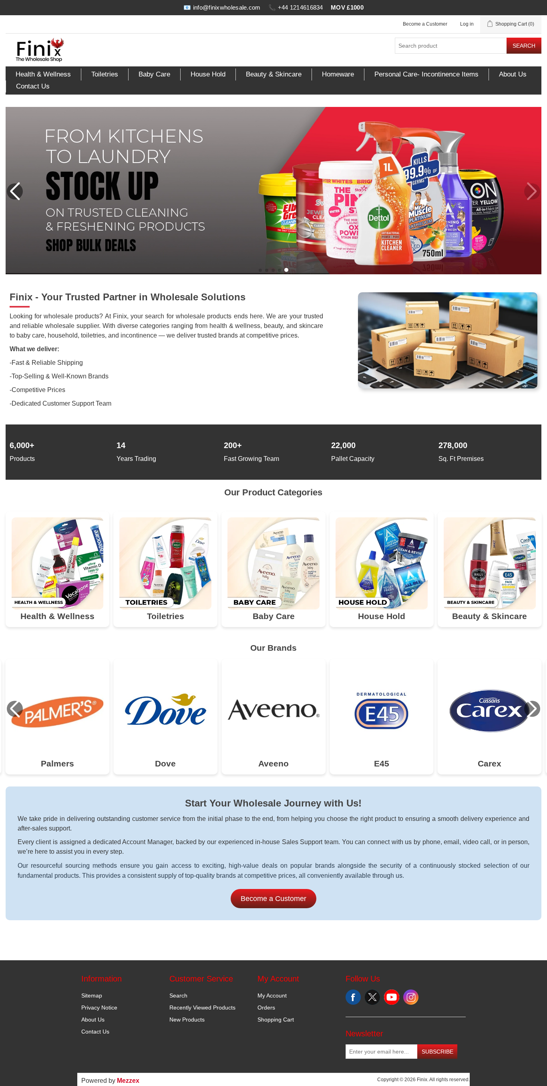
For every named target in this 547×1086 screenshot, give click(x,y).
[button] (260, 270)
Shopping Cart (275, 1019)
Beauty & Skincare (274, 74)
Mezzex (128, 1080)
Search (524, 45)
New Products (187, 1019)
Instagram (410, 997)
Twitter (372, 997)
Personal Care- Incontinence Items (426, 74)
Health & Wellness (43, 74)
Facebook (353, 997)
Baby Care (154, 74)
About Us (513, 74)
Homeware (338, 74)
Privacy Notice (99, 1007)
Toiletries (104, 74)
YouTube (391, 997)
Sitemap (91, 995)
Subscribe (437, 1051)
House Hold (208, 74)
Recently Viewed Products (202, 1007)
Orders (266, 1007)
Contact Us (33, 86)
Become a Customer (425, 24)
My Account (272, 995)
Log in (467, 24)
